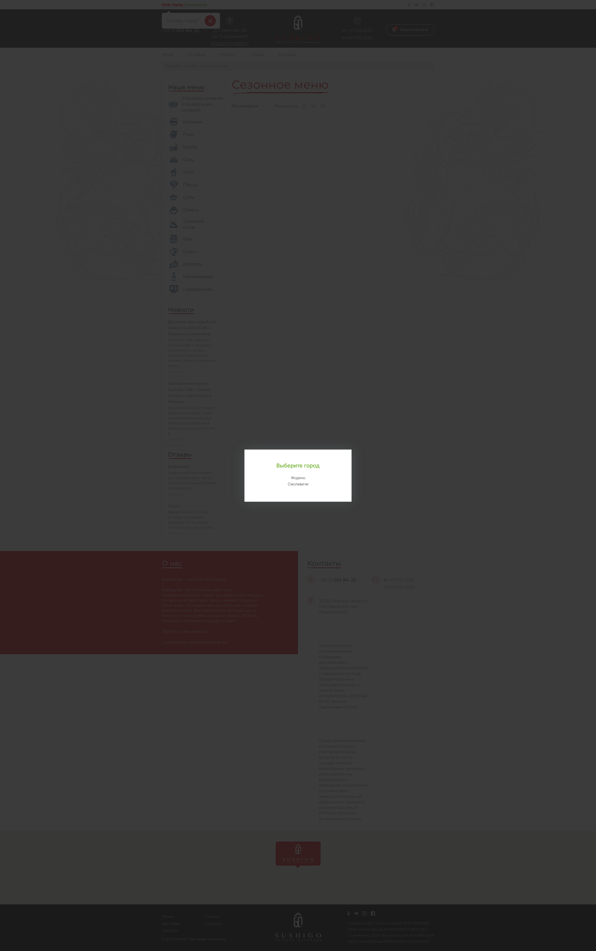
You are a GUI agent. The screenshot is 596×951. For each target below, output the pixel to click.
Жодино (298, 477)
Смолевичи (298, 484)
